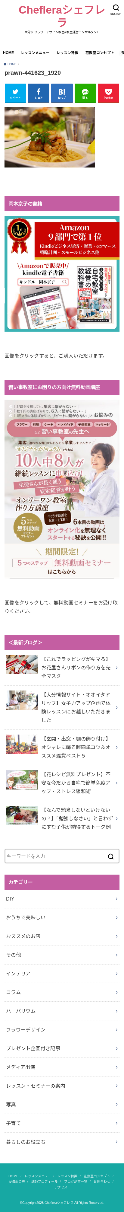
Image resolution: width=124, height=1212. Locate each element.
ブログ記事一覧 (75, 1181)
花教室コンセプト (99, 53)
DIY (10, 898)
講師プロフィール (44, 1181)
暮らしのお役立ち (25, 1142)
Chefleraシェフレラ (62, 16)
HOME (8, 53)
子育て (13, 1123)
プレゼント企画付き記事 (33, 1048)
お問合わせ (102, 1181)
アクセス (60, 1187)
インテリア (18, 973)
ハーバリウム (21, 1011)
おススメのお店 (23, 936)
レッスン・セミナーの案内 (35, 1086)
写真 (11, 1104)
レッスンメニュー (35, 53)
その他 (13, 955)
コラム (13, 992)
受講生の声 (16, 1181)
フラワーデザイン (25, 1029)
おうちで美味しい (25, 917)
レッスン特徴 (67, 53)
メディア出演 (20, 1067)
